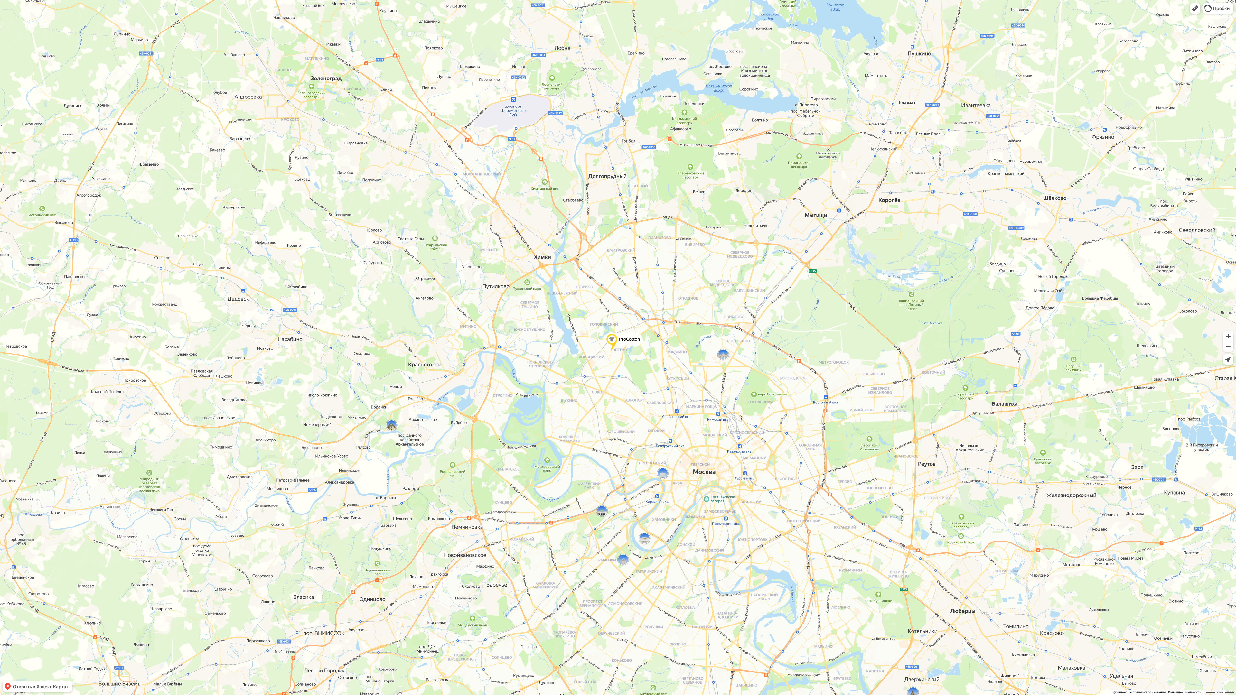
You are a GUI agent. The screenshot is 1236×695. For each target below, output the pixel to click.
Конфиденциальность (1184, 692)
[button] (1195, 8)
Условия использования (1147, 692)
